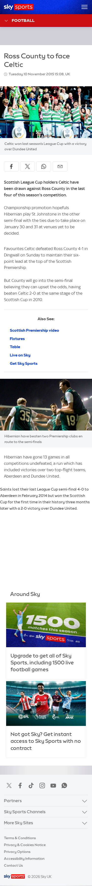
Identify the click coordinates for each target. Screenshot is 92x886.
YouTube (53, 785)
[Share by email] (60, 166)
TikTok (31, 785)
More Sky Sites (18, 823)
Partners (13, 800)
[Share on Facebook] (11, 166)
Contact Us (13, 865)
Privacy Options (17, 851)
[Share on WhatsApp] (43, 166)
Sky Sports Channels (25, 812)
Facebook (20, 785)
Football (23, 20)
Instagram (42, 785)
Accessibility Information (24, 858)
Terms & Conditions (20, 838)
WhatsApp (64, 785)
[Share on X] (27, 166)
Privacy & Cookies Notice (25, 845)
